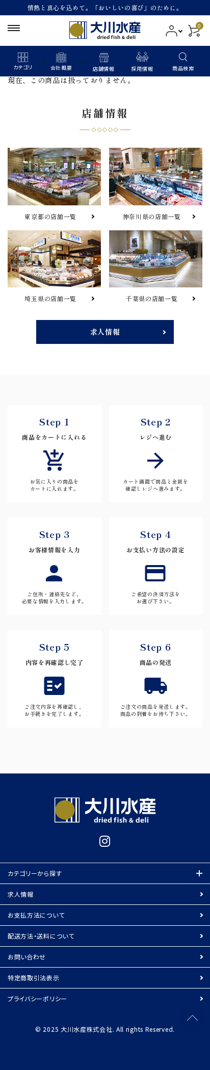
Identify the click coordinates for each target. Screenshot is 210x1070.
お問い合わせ (27, 956)
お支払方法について (36, 915)
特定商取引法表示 (34, 977)
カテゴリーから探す (35, 873)
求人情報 (105, 332)
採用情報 (142, 68)
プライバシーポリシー (37, 998)
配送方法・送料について (41, 935)
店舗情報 (104, 68)
